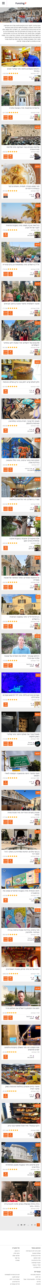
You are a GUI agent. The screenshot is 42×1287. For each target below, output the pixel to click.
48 (21, 1225)
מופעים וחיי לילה (15, 1279)
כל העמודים (37, 1267)
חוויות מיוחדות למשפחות (12, 1274)
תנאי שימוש (37, 1258)
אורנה (30, 194)
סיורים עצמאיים (15, 1284)
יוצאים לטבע (16, 1277)
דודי (31, 116)
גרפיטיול (30, 938)
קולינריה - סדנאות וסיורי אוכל (32, 1279)
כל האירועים (16, 1281)
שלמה (30, 233)
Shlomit (30, 1134)
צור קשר (17, 1258)
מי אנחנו (17, 1251)
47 (24, 1225)
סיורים (39, 1281)
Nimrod (30, 742)
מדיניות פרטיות (36, 1260)
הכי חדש (38, 1277)
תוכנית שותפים (36, 1262)
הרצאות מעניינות (36, 1274)
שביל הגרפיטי (28, 468)
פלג (31, 1212)
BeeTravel (29, 664)
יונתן (31, 1055)
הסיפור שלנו (16, 1255)
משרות (18, 1260)
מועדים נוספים (5, 78)
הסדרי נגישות (37, 1265)
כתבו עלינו (17, 1253)
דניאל (30, 77)
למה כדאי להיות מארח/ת (33, 1251)
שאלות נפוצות (36, 1253)
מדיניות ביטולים (36, 1255)
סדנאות (38, 1284)
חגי (31, 703)
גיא (31, 977)
